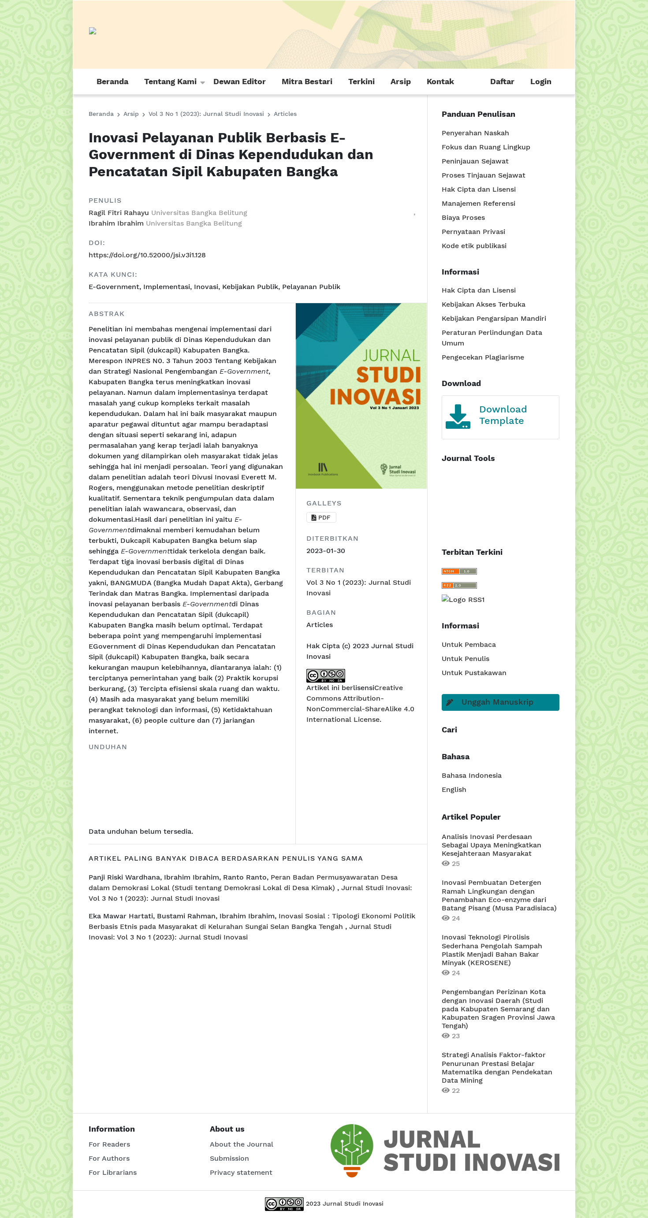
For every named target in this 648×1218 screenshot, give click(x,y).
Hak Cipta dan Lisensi (479, 189)
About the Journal (241, 1144)
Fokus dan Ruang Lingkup (486, 147)
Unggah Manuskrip (497, 701)
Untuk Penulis (465, 658)
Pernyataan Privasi (473, 231)
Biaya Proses (463, 217)
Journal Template (513, 403)
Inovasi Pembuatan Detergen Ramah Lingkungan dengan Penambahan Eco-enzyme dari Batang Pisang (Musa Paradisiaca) (499, 895)
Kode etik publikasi (474, 245)
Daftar (502, 81)
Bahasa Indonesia (472, 775)
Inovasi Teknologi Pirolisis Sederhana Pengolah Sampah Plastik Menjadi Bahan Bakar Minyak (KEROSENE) (492, 950)
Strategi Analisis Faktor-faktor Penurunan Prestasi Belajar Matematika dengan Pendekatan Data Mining (497, 1067)
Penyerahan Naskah (475, 133)
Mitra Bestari (307, 81)
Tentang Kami (170, 81)
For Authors (109, 1158)
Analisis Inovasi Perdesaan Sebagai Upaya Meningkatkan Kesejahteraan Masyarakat (491, 845)
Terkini (361, 81)
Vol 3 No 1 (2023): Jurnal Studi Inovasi (207, 113)
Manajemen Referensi (478, 203)
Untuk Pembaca (469, 644)
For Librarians (113, 1172)
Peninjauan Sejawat (475, 161)
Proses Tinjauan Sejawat (483, 175)
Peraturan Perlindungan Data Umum (492, 337)
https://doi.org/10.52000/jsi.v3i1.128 (147, 255)
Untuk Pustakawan (474, 672)
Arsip (401, 81)
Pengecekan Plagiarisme (483, 357)
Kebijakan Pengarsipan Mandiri (494, 318)
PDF (324, 517)
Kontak (440, 81)
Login (540, 81)
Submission (229, 1158)
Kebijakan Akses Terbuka (483, 304)
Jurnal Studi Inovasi (353, 1203)
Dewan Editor (239, 81)
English (454, 789)
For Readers (109, 1144)
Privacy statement (241, 1172)
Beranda (112, 81)
